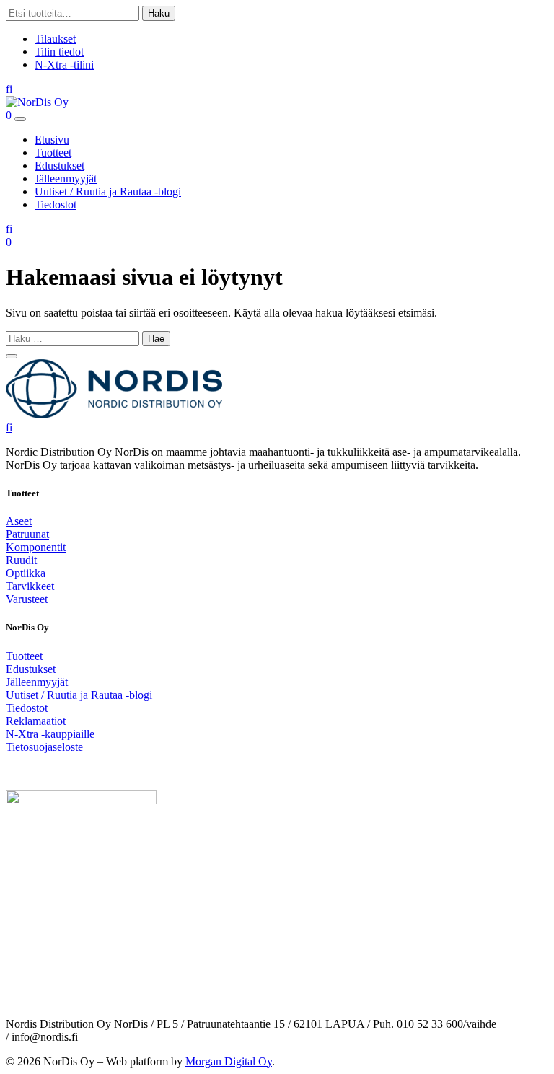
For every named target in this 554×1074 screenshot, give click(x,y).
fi (9, 89)
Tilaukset (55, 38)
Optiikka (25, 573)
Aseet (19, 521)
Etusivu (52, 139)
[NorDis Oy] (114, 414)
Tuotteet (53, 152)
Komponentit (36, 547)
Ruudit (21, 560)
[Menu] (20, 119)
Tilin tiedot (59, 51)
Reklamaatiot (36, 721)
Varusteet (27, 599)
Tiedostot (55, 204)
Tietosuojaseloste (44, 747)
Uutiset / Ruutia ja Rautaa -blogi (108, 191)
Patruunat (27, 534)
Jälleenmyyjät (66, 178)
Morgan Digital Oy (228, 1061)
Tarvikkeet (30, 586)
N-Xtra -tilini (64, 64)
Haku (159, 13)
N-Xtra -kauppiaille (50, 734)
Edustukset (59, 165)
